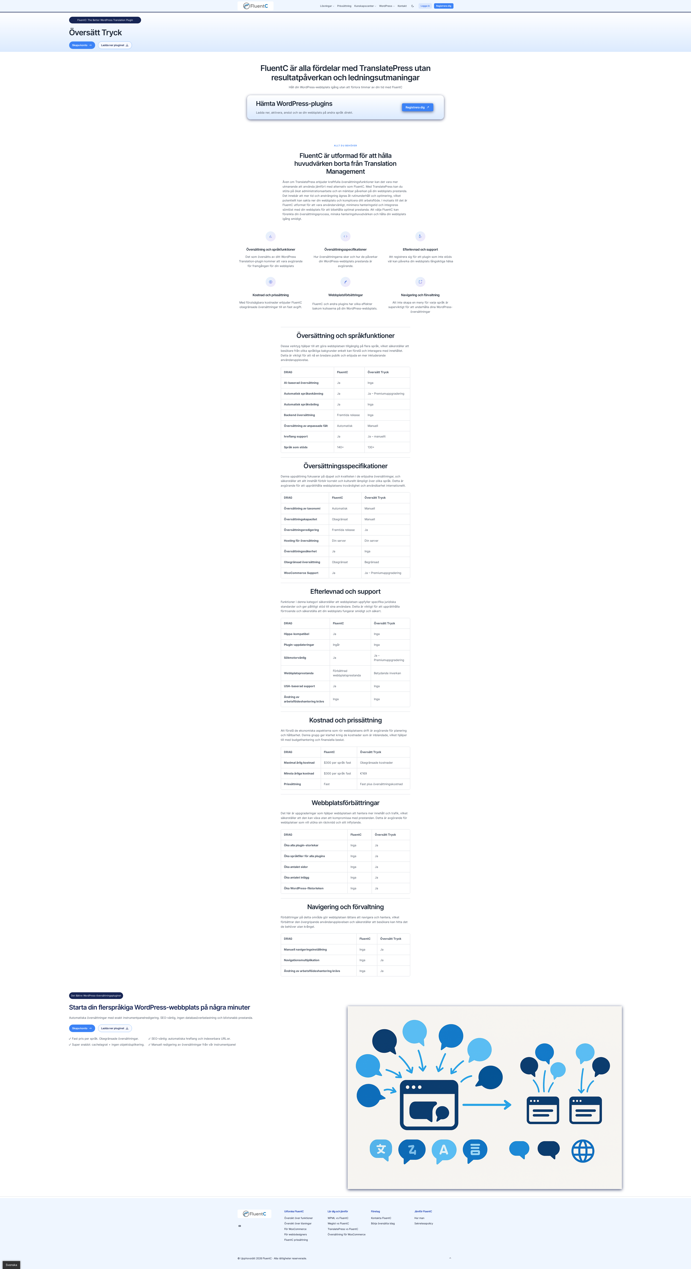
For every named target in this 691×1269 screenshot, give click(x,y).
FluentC (267, 1258)
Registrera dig (443, 6)
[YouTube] (240, 1226)
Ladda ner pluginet (112, 45)
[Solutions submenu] (334, 6)
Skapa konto (79, 45)
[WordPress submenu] (394, 6)
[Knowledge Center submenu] (375, 6)
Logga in (425, 6)
